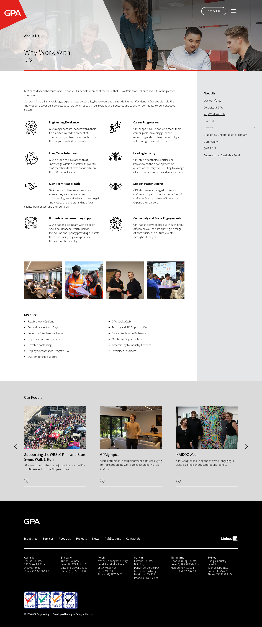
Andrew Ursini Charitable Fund (222, 155)
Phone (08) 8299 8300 (36, 571)
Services (48, 539)
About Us (209, 93)
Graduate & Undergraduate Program (225, 135)
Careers (208, 128)
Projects (81, 539)
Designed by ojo (84, 614)
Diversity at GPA (213, 107)
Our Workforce (212, 100)
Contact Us (214, 11)
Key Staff (209, 121)
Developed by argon (64, 614)
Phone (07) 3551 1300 (73, 571)
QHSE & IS (210, 148)
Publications (113, 539)
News (95, 539)
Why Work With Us (214, 114)
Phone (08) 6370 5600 (109, 574)
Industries (30, 539)
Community (211, 142)
